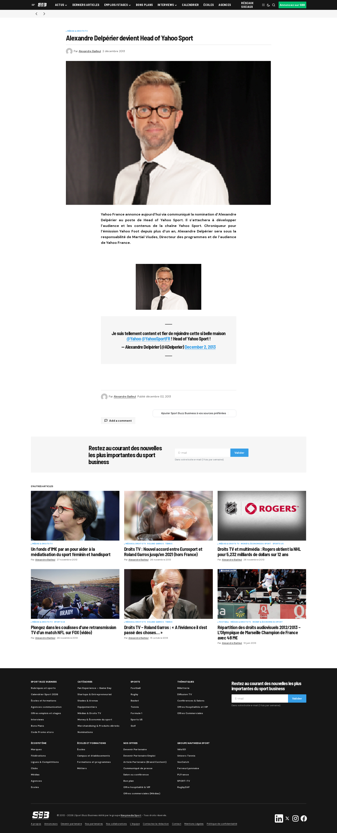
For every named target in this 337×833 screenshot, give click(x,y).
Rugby (134, 694)
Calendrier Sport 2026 (44, 694)
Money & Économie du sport (256, 544)
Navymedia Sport (131, 815)
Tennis (168, 544)
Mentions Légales (194, 823)
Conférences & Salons (190, 700)
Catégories (85, 681)
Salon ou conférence (136, 774)
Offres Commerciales (190, 713)
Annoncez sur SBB (292, 5)
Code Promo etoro (42, 732)
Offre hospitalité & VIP (136, 787)
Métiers (82, 768)
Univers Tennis (186, 755)
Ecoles (35, 787)
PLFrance (183, 774)
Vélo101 (181, 749)
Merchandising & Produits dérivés (98, 725)
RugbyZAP (183, 787)
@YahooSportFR (156, 338)
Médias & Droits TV (77, 31)
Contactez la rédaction (156, 823)
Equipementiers (87, 707)
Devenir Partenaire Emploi (139, 755)
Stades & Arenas (88, 700)
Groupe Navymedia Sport (193, 743)
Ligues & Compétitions (45, 762)
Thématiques (185, 681)
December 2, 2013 (200, 347)
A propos (36, 823)
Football (224, 622)
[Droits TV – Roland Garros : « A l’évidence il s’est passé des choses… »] (168, 594)
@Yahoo (133, 338)
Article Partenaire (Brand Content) (144, 762)
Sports (135, 681)
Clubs (34, 768)
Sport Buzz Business (44, 681)
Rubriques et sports (43, 688)
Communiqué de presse (137, 768)
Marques (36, 749)
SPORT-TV (183, 780)
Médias (35, 774)
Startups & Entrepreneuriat (95, 694)
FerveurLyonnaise (188, 768)
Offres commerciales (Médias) (141, 793)
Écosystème (39, 743)
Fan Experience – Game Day (94, 688)
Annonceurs (51, 823)
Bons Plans (37, 725)
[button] (33, 5)
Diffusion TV (184, 694)
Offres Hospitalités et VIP (192, 707)
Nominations (85, 732)
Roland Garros (155, 544)
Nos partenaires (94, 823)
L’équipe (135, 823)
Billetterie (183, 688)
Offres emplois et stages (46, 713)
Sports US (278, 544)
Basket (135, 700)
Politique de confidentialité (222, 823)
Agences (36, 780)
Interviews (37, 719)
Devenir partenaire (71, 823)
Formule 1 (136, 713)
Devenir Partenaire (135, 749)
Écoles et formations (43, 700)
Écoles (81, 749)
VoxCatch (183, 762)
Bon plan (128, 780)
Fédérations (38, 755)
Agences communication (46, 707)
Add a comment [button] (120, 420)
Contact (176, 823)
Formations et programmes (94, 762)
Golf (133, 725)
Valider (239, 452)
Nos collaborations (116, 823)
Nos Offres (130, 743)
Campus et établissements (93, 755)
